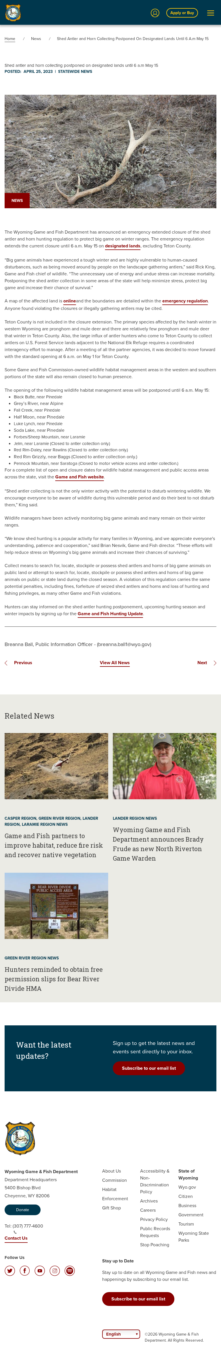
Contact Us (16, 1238)
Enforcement (115, 1198)
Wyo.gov (187, 1187)
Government (190, 1214)
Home (10, 39)
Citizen (185, 1196)
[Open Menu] (210, 13)
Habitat (109, 1189)
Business (187, 1205)
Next (202, 662)
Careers (148, 1210)
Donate (22, 1210)
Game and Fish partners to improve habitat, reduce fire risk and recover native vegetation (54, 845)
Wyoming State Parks (193, 1236)
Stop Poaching (154, 1244)
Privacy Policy (154, 1219)
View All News (115, 662)
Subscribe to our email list (149, 1068)
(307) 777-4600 (28, 1226)
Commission (114, 1180)
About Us (111, 1171)
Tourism (186, 1224)
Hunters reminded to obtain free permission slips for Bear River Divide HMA (54, 979)
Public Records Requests (155, 1232)
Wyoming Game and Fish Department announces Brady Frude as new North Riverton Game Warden (158, 843)
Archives (149, 1201)
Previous (23, 662)
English (113, 1334)
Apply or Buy (182, 13)
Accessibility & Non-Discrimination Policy (154, 1181)
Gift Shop (111, 1208)
